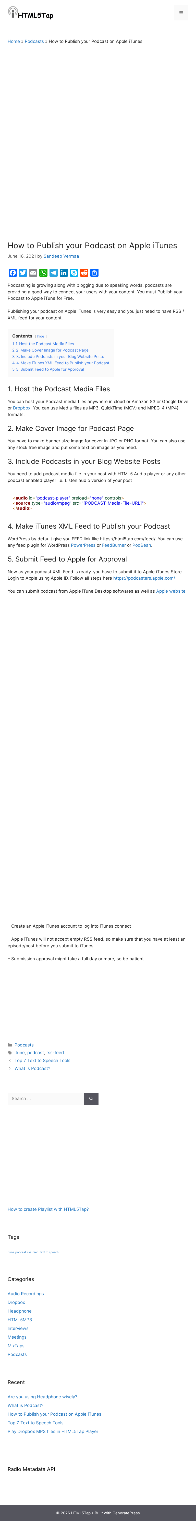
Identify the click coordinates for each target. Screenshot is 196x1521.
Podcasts (34, 41)
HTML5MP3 (20, 1319)
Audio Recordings (26, 1293)
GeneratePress (126, 1513)
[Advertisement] (46, 1172)
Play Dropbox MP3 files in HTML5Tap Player (53, 1431)
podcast (35, 1052)
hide (40, 336)
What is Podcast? (32, 1068)
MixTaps (16, 1345)
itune (20, 1052)
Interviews (18, 1328)
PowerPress (83, 545)
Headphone (20, 1311)
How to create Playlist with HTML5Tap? (48, 1209)
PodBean (141, 545)
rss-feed (55, 1052)
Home (14, 41)
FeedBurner (114, 545)
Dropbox (21, 407)
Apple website (171, 591)
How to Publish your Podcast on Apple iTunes (54, 1414)
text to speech (49, 1252)
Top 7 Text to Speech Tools (42, 1060)
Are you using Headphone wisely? (42, 1396)
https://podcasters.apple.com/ (144, 578)
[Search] (91, 1099)
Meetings (17, 1337)
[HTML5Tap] (31, 12)
